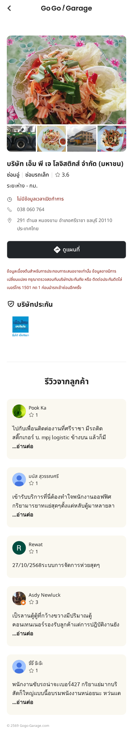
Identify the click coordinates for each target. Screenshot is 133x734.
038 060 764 (30, 209)
